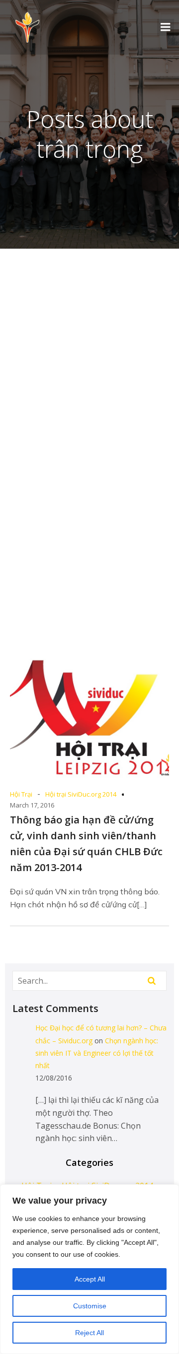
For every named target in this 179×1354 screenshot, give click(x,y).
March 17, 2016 (32, 805)
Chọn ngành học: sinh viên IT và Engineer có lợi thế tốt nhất (96, 1053)
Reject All (89, 1333)
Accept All (90, 1279)
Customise (89, 1306)
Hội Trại (21, 794)
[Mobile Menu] (165, 27)
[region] (89, 1269)
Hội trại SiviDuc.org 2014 (80, 794)
